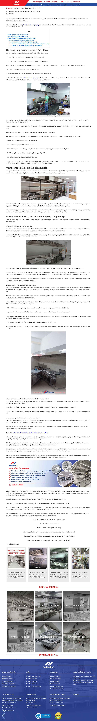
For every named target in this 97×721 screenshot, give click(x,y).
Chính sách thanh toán (55, 676)
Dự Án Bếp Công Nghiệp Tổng (33, 676)
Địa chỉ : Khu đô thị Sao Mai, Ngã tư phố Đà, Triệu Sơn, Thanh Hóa (60, 699)
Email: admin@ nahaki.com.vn (9, 708)
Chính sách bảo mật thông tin (57, 688)
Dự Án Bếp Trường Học (32, 683)
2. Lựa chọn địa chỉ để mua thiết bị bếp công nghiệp (23, 42)
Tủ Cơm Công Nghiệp (7, 681)
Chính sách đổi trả (54, 681)
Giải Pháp (58, 4)
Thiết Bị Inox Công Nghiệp (9, 683)
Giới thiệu (42, 4)
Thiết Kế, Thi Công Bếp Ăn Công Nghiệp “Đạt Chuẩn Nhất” (23, 572)
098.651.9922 (76, 1)
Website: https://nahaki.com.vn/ (58, 705)
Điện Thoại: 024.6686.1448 (9, 702)
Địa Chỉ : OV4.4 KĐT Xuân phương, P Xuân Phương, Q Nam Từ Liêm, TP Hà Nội (12, 699)
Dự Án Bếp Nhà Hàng (31, 678)
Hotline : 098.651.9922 (8, 705)
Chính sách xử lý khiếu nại (56, 686)
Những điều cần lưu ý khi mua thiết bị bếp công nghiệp (21, 38)
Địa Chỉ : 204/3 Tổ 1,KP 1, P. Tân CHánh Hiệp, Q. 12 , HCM (36, 699)
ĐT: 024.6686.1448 (31, 702)
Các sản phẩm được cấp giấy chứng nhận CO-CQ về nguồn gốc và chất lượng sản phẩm (83, 682)
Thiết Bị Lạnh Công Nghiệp (9, 686)
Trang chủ (34, 4)
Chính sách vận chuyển (55, 678)
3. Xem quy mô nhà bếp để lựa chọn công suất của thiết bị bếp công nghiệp (29, 43)
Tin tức (78, 4)
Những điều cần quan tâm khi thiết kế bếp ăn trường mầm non (66, 572)
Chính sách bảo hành (55, 683)
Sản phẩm (50, 4)
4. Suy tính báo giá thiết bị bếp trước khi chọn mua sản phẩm (25, 45)
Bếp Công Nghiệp (6, 676)
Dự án (65, 4)
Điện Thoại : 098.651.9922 (56, 702)
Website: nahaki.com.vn (8, 710)
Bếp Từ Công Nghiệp (7, 678)
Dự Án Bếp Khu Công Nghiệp (33, 686)
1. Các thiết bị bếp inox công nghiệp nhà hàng (21, 40)
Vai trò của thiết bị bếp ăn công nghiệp (17, 36)
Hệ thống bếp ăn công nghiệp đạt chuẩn (17, 34)
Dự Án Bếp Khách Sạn (31, 681)
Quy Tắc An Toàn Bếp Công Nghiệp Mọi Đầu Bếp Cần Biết (44, 572)
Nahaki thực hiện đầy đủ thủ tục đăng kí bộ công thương (84, 677)
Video (72, 4)
